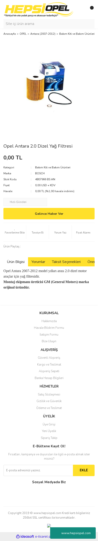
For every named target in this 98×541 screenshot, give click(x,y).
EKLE (84, 470)
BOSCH (40, 173)
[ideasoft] (25, 537)
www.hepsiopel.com (76, 533)
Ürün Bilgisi (16, 261)
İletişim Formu (49, 335)
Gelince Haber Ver (49, 214)
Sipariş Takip (49, 438)
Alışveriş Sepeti (49, 371)
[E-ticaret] (48, 537)
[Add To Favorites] (14, 232)
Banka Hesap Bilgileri (49, 378)
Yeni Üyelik (49, 431)
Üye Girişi (49, 424)
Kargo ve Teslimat (49, 365)
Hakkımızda (49, 321)
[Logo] (38, 9)
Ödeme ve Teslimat (49, 408)
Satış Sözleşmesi (49, 394)
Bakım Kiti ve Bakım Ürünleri (52, 167)
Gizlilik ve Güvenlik (49, 401)
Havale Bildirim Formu (49, 328)
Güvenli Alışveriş (49, 358)
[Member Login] (81, 9)
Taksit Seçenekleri (66, 261)
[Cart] (90, 9)
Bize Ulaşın (49, 341)
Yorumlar (38, 261)
